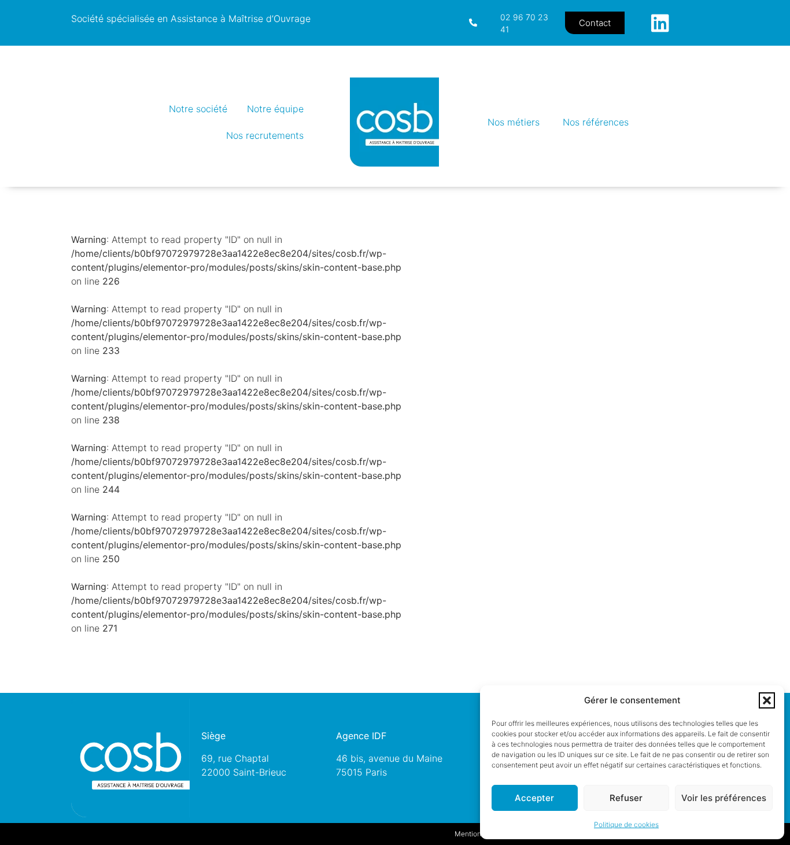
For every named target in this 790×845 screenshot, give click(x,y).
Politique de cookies (626, 824)
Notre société (198, 109)
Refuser (626, 797)
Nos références (596, 122)
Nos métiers (514, 122)
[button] (767, 700)
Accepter (534, 797)
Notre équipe (275, 109)
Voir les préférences (723, 797)
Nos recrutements (265, 135)
